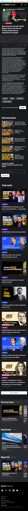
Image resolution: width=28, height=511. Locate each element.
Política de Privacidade (7, 502)
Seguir (22, 107)
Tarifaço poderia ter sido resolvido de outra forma (14, 306)
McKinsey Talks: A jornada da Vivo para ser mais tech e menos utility (13, 356)
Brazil (9, 5)
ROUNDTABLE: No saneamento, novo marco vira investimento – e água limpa (14, 208)
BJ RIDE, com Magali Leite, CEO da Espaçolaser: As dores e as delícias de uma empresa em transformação (13, 382)
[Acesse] (2, 490)
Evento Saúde (7, 101)
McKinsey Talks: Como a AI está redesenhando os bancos (11, 256)
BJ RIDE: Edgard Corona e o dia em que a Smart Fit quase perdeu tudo (14, 331)
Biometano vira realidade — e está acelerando (19, 131)
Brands (3, 498)
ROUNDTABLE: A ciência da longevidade (14, 232)
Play (3, 23)
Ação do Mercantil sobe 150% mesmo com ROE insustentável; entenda (11, 447)
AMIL (12, 98)
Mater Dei (20, 98)
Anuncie (3, 503)
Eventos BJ (8, 23)
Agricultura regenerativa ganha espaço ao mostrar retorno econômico (19, 156)
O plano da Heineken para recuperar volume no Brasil (13, 281)
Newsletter (4, 505)
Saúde (5, 98)
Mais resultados (14, 392)
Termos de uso (5, 500)
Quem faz (3, 496)
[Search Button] (21, 4)
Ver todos (17, 402)
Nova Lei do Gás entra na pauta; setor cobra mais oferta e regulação (20, 123)
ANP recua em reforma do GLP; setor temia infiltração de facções (20, 139)
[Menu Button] (25, 4)
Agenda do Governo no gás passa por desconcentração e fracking (20, 148)
